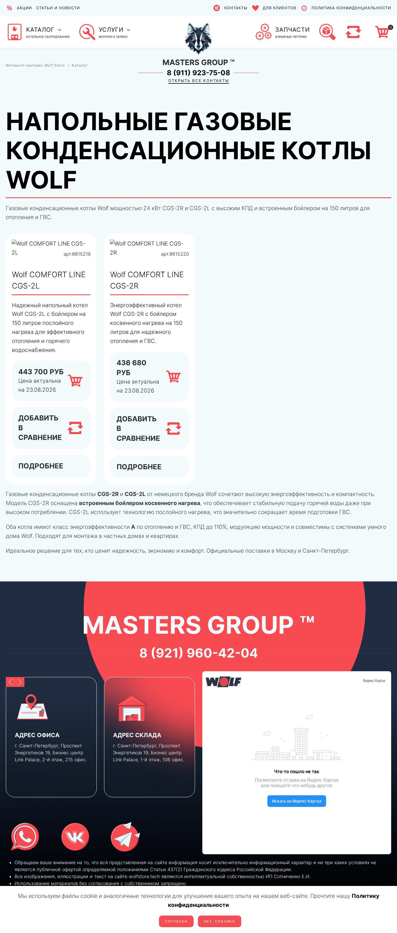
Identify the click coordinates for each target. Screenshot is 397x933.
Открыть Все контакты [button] (198, 80)
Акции (24, 8)
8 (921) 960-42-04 (198, 653)
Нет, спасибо (219, 921)
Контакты (235, 8)
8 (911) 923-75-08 (198, 73)
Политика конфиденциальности (351, 8)
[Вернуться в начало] (198, 32)
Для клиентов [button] (279, 8)
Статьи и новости (58, 8)
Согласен (176, 921)
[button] (38, 32)
